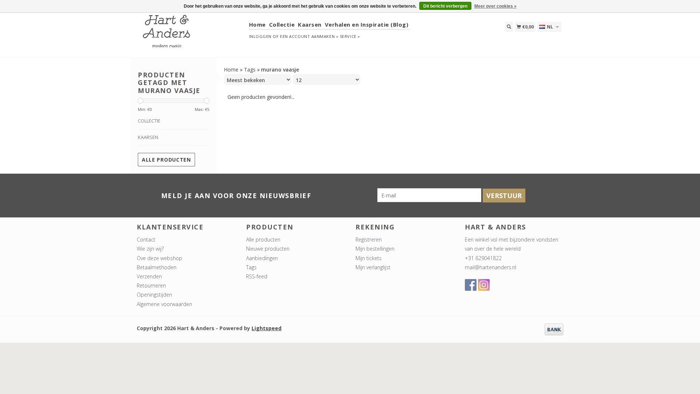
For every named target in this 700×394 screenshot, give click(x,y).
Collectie (282, 24)
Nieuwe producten (267, 248)
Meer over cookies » (495, 6)
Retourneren (151, 285)
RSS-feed (256, 276)
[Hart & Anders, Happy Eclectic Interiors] (190, 34)
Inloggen (260, 36)
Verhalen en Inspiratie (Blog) (367, 24)
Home (257, 24)
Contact (146, 239)
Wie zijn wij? (150, 248)
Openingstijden (154, 294)
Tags (250, 69)
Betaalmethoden (156, 267)
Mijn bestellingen (374, 248)
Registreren (368, 239)
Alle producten (166, 159)
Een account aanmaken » (309, 36)
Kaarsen (310, 24)
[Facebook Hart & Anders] (471, 285)
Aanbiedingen (262, 258)
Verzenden (149, 276)
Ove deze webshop (159, 258)
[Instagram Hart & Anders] (484, 285)
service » (350, 36)
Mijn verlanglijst (372, 267)
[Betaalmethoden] (554, 328)
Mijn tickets (368, 258)
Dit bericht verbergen (445, 6)
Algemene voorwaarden (164, 304)
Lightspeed (266, 328)
